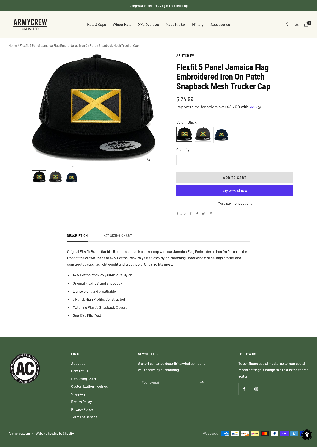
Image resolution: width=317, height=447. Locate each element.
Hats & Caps (96, 24)
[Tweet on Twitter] (203, 213)
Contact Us (79, 371)
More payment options (235, 203)
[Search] (288, 24)
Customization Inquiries (89, 386)
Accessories (220, 24)
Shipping (78, 394)
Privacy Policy (82, 409)
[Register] (202, 382)
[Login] (297, 24)
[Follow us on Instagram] (256, 389)
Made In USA (175, 24)
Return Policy (81, 401)
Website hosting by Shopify (55, 433)
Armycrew (185, 55)
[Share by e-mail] (210, 213)
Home (13, 45)
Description (77, 235)
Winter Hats (122, 24)
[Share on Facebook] (191, 213)
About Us (78, 363)
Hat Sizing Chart (117, 235)
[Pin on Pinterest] (197, 213)
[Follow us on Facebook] (244, 389)
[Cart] (306, 24)
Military (198, 24)
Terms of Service (84, 417)
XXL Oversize (148, 24)
